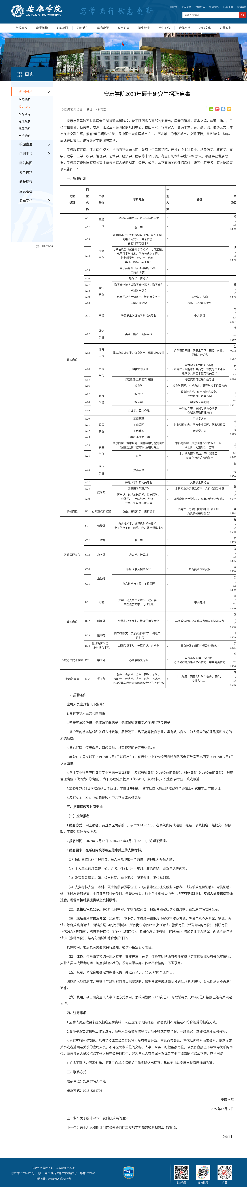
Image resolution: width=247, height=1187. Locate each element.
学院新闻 (24, 99)
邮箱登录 (186, 7)
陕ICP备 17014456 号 (23, 1173)
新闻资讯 (25, 91)
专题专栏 (25, 201)
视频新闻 (24, 128)
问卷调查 (25, 182)
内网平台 (25, 154)
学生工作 (164, 27)
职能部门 (62, 27)
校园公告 (24, 107)
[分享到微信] (211, 109)
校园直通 (25, 144)
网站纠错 (47, 246)
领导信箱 (200, 7)
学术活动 (24, 135)
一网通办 (172, 7)
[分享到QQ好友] (223, 109)
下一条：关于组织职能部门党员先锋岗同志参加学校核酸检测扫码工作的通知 (122, 1127)
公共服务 (225, 27)
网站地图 (25, 163)
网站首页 (241, 7)
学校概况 (21, 27)
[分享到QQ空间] (229, 109)
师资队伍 (82, 27)
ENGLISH (228, 7)
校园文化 (205, 27)
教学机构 (42, 27)
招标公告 (24, 114)
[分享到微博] (217, 109)
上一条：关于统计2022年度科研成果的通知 (98, 1118)
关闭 (227, 1137)
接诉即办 (214, 7)
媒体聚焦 (24, 121)
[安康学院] (36, 11)
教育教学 (103, 27)
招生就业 (144, 27)
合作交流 (184, 27)
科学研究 (123, 27)
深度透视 (25, 191)
